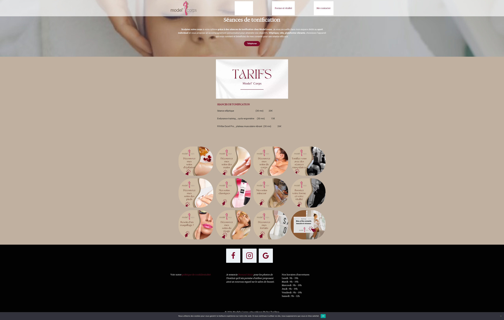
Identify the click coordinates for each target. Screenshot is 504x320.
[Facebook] (233, 256)
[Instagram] (249, 256)
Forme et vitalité (283, 8)
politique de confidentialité (196, 274)
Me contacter (324, 8)
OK (323, 316)
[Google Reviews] (266, 256)
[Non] (500, 316)
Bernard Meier (245, 274)
